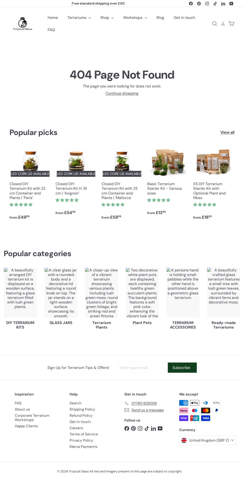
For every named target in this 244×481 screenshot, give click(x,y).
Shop (105, 17)
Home (53, 17)
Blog (160, 17)
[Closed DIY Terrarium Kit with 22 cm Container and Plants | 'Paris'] (30, 185)
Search (75, 403)
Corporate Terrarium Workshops (32, 417)
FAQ (51, 29)
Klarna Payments (83, 446)
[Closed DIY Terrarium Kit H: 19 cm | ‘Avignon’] (76, 183)
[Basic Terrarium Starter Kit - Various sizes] (167, 183)
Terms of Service (84, 434)
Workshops (133, 17)
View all (227, 132)
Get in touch (184, 17)
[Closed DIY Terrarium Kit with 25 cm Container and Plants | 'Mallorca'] (122, 185)
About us (22, 409)
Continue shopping (122, 93)
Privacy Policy (81, 440)
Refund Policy (81, 415)
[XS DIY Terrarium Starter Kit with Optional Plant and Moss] (213, 185)
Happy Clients (26, 426)
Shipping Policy (82, 409)
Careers (76, 428)
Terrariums (77, 17)
